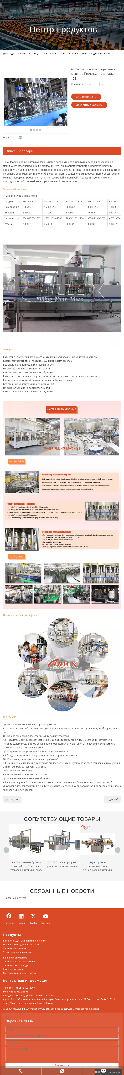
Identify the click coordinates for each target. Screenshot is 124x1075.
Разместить (62, 1065)
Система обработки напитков (19, 961)
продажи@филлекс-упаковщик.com (33, 995)
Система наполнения (14, 948)
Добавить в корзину (89, 105)
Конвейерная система (15, 957)
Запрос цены (88, 97)
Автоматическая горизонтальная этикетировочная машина (97, 866)
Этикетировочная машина (17, 952)
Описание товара (19, 151)
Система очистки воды (15, 965)
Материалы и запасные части (19, 973)
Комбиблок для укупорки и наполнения (24, 940)
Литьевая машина (13, 969)
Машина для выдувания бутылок (21, 944)
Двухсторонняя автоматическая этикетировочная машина (62, 866)
